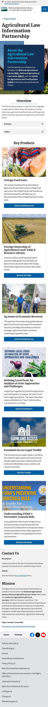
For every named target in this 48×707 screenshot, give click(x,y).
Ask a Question (21, 575)
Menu (45, 9)
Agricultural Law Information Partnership (18, 626)
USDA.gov (6, 691)
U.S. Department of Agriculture (20, 10)
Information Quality (10, 681)
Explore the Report (24, 409)
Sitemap (18, 634)
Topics (7, 131)
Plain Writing (7, 648)
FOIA (4, 653)
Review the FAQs (24, 275)
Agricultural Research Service (14, 686)
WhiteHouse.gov (9, 701)
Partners (8, 124)
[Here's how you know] (24, 3)
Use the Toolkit (24, 472)
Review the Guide (24, 542)
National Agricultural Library (20, 7)
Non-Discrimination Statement (15, 668)
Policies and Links (9, 643)
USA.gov (5, 696)
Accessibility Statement (12, 658)
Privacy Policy (7, 663)
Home (6, 634)
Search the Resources (24, 205)
